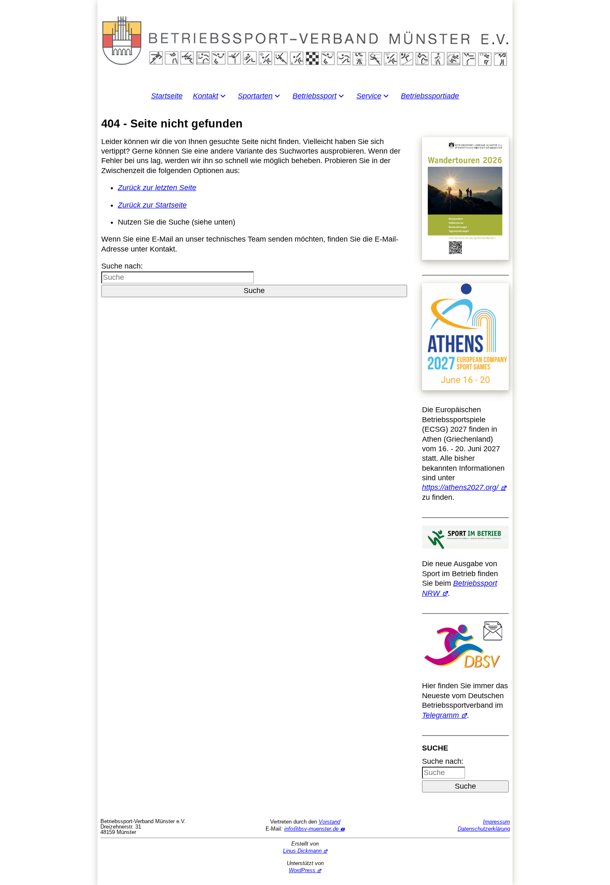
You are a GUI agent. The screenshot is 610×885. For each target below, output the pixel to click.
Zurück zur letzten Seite (157, 187)
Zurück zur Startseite (152, 205)
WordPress (302, 870)
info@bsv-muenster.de (311, 829)
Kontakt (205, 96)
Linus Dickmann (302, 851)
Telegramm (440, 715)
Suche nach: (122, 266)
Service (368, 96)
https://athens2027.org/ (460, 487)
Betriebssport (315, 96)
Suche (254, 290)
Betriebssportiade (430, 96)
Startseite (167, 96)
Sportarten (255, 96)
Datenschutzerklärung (484, 829)
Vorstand (329, 822)
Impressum (496, 822)
